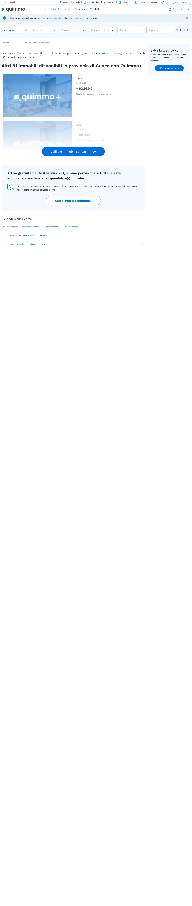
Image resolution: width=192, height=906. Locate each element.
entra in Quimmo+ (94, 53)
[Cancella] (26, 30)
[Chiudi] (187, 18)
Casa (79, 78)
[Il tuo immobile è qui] (17, 9)
